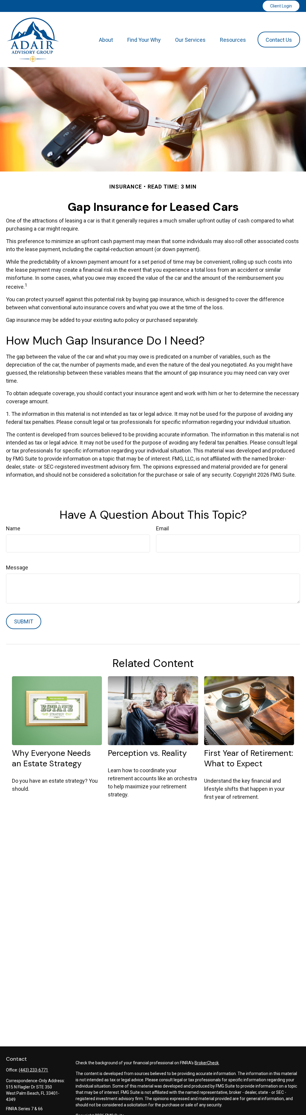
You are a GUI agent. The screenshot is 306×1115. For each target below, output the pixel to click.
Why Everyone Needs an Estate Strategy (51, 758)
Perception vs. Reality (147, 753)
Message (17, 567)
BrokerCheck (207, 1062)
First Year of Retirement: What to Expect (248, 758)
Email (162, 528)
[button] (106, 39)
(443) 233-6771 (33, 1070)
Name (13, 528)
